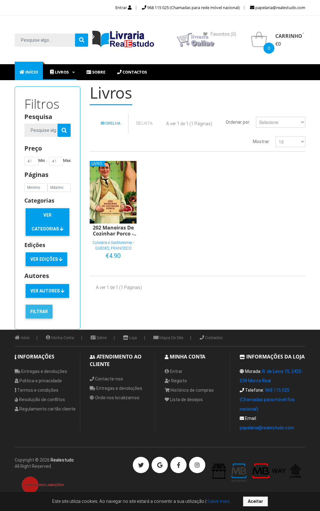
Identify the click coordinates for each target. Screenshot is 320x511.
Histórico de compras (192, 390)
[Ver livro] (113, 192)
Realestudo (62, 459)
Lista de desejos (186, 399)
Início (24, 337)
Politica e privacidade (40, 380)
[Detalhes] (122, 254)
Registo (178, 380)
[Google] (160, 465)
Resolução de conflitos (41, 399)
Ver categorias (46, 222)
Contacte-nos (108, 378)
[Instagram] (197, 465)
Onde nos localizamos (116, 397)
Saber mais (218, 501)
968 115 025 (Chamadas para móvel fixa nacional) (267, 399)
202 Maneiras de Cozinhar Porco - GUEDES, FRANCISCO (113, 230)
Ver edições (44, 259)
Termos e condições (37, 390)
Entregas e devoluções (43, 371)
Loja (132, 337)
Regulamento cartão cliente (47, 408)
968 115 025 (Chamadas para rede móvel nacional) (193, 7)
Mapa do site (170, 337)
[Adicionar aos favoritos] (112, 254)
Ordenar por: (238, 122)
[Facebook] (178, 465)
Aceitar (255, 501)
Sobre (101, 337)
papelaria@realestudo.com (279, 7)
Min (41, 160)
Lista (146, 123)
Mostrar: (261, 141)
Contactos (213, 337)
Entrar (121, 7)
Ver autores (45, 290)
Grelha (112, 123)
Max (67, 160)
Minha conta (62, 337)
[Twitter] (141, 465)
